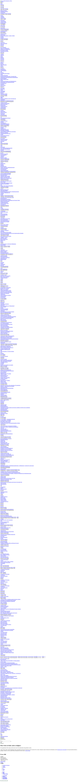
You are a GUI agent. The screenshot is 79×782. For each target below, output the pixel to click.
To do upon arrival (3, 633)
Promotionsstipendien (4, 406)
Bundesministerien (3, 522)
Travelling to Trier (3, 274)
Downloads (2, 731)
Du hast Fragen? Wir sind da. (5, 422)
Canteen (4, 767)
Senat (1, 212)
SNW (1, 207)
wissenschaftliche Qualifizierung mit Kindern (8, 131)
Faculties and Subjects (4, 38)
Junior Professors (3, 583)
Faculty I (1, 40)
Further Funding (3, 555)
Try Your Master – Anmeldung (5, 420)
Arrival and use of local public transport (7, 649)
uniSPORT (2, 231)
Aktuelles (2, 54)
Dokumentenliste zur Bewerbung (6, 337)
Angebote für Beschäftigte (4, 103)
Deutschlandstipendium (4, 252)
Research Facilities (3, 157)
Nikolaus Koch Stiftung (4, 513)
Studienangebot (3, 69)
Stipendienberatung (3, 409)
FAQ (1, 352)
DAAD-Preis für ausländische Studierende (7, 601)
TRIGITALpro (3, 457)
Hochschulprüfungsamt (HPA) (5, 174)
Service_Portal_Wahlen (4, 224)
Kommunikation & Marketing (5, 199)
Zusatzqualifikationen (4, 390)
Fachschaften (2, 147)
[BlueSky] (3, 781)
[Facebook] (1, 781)
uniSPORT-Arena (3, 238)
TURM (1, 208)
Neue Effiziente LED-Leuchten (5, 232)
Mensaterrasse (2, 240)
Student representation (4, 143)
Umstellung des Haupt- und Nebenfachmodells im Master (10, 423)
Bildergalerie (2, 302)
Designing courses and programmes (6, 450)
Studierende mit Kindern (4, 129)
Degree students (3, 597)
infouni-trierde (2, 761)
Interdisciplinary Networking (5, 562)
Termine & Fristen (3, 382)
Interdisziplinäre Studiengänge (5, 287)
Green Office (2, 25)
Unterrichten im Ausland (4, 683)
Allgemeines (2, 114)
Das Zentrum (2, 138)
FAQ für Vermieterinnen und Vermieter (7, 615)
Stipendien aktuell (3, 404)
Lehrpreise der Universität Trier (5, 454)
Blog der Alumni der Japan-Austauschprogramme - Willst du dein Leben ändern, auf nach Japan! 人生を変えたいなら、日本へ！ (23, 656)
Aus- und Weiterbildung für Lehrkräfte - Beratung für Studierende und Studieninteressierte (15, 473)
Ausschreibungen (3, 169)
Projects (1, 715)
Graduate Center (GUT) (4, 544)
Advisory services (3, 500)
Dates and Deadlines (3, 623)
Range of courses (3, 283)
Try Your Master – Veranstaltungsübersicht (7, 419)
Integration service (3, 635)
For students (2, 706)
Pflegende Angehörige (4, 132)
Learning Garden (3, 22)
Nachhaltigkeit (2, 23)
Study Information (3, 64)
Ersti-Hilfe (2, 363)
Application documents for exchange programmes (8, 678)
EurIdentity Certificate (4, 708)
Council (1, 560)
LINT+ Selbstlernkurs (4, 728)
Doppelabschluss (3, 372)
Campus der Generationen (4, 474)
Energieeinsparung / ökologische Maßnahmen (8, 243)
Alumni (1, 65)
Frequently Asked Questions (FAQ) (6, 718)
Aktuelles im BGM (3, 102)
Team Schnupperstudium (4, 326)
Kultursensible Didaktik (4, 725)
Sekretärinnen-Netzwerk (4, 205)
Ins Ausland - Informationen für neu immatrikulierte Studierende (11, 687)
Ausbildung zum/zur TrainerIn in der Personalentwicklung (10, 472)
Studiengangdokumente (4, 447)
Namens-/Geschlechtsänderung (5, 369)
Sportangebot (2, 111)
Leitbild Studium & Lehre (4, 443)
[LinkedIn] (7, 781)
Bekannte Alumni (3, 251)
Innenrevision (2, 34)
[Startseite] (6, 0)
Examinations (2, 90)
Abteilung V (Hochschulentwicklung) (6, 195)
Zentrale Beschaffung (4, 168)
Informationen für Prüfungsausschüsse (6, 388)
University (2, 4)
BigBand (1, 495)
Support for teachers (3, 451)
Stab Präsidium (3, 31)
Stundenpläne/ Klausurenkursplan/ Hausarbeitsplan (9, 77)
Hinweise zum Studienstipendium (6, 516)
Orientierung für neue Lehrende (5, 449)
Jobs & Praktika (3, 498)
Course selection (3, 608)
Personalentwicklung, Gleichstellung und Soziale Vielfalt (10, 200)
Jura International (3, 70)
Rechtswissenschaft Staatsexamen (6, 292)
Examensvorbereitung (4, 75)
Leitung (1, 162)
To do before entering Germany (5, 624)
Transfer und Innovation (4, 203)
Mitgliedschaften (3, 259)
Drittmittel (2, 165)
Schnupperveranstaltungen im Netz (6, 324)
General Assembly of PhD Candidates (6, 561)
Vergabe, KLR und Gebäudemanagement (7, 167)
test (1, 733)
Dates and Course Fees (4, 647)
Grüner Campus (3, 18)
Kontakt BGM (2, 105)
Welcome (2, 714)
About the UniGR (3, 700)
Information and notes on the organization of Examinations (10, 385)
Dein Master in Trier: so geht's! (5, 421)
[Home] (1, 1)
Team (1, 564)
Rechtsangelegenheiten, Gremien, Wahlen (7, 35)
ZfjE (1, 71)
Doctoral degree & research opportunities (7, 629)
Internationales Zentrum (4, 712)
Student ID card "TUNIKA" (5, 380)
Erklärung (2, 271)
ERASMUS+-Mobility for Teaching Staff (7, 691)
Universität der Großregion (5, 257)
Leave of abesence (3, 371)
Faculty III (2, 52)
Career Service (2, 424)
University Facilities (3, 94)
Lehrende (2, 156)
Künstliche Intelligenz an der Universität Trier (8, 98)
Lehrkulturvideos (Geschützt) (5, 729)
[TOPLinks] (2, 217)
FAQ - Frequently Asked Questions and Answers (8, 612)
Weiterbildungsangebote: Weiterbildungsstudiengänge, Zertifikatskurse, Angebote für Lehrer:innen (17, 465)
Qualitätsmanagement (4, 202)
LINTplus (2, 458)
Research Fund (3, 511)
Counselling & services (4, 501)
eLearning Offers (3, 549)
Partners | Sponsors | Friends (5, 245)
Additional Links (3, 709)
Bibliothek (2, 96)
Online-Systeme (3, 476)
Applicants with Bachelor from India (6, 345)
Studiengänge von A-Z (4, 285)
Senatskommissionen (4, 214)
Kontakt (1, 134)
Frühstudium (2, 310)
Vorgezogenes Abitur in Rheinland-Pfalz (7, 335)
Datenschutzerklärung (4, 736)
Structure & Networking (4, 557)
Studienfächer (2, 294)
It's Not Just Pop (3, 659)
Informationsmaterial (3, 695)
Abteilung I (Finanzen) (4, 160)
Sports (4, 769)
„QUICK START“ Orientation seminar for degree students (10, 599)
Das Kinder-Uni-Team (4, 308)
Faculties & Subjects (6, 765)
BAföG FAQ (2, 400)
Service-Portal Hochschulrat (5, 218)
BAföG (1, 80)
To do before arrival (3, 632)
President (2, 36)
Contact (1, 278)
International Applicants (4, 339)
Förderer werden (3, 412)
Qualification (2, 570)
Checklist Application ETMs (5, 348)
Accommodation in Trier (4, 617)
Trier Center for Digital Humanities (6, 148)
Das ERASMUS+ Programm (5, 690)
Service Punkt (27, 750)
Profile (1, 74)
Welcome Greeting (3, 359)
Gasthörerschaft (3, 477)
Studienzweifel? (3, 381)
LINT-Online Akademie (4, 722)
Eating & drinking (3, 488)
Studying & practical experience (5, 430)
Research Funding (3, 507)
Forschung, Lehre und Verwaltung (6, 688)
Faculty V (2, 66)
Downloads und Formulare (5, 73)
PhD (1, 350)
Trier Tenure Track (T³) (4, 556)
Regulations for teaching (4, 444)
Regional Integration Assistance (5, 613)
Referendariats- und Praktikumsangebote (7, 82)
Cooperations (2, 563)
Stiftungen (2, 523)
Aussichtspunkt (3, 21)
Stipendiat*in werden (4, 413)
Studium (1, 57)
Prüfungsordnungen (3, 389)
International (2, 91)
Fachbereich (2, 42)
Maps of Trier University (4, 276)
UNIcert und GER (3, 140)
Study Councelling (3, 621)
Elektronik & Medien (4, 190)
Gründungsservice (3, 535)
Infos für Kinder (3, 306)
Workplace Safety (3, 33)
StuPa (1, 145)
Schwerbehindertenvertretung (5, 118)
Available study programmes (5, 620)
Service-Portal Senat (3, 213)
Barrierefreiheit (3, 244)
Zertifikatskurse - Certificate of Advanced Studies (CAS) (10, 469)
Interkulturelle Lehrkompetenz (5, 724)
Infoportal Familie (3, 126)
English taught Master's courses (5, 290)
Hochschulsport (3, 108)
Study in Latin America (4, 675)
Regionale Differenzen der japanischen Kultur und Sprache (10, 664)
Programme (2, 646)
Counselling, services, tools (5, 461)
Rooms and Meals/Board (4, 648)
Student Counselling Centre (5, 177)
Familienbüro (2, 99)
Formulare (2, 401)
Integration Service (3, 642)
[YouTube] (4, 781)
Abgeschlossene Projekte (4, 234)
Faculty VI (2, 86)
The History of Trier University (5, 13)
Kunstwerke (2, 20)
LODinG (2, 518)
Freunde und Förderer (4, 309)
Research (2, 63)
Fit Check (2, 416)
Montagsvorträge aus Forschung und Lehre (7, 478)
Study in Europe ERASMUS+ (5, 671)
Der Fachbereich (3, 47)
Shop (3, 770)
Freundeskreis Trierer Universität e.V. (6, 253)
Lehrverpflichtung (3, 446)
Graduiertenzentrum (3, 106)
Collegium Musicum (3, 496)
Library (4, 766)
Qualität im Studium (3, 378)
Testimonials (2, 249)
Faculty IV (2, 61)
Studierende (2, 155)
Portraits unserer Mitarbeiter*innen (6, 182)
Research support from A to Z (5, 527)
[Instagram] (6, 781)
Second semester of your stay (5, 610)
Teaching (2, 434)
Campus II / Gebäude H (4, 230)
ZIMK (1, 97)
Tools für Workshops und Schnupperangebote (8, 316)
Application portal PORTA (5, 332)
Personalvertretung (3, 115)
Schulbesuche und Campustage (5, 315)
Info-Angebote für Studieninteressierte (6, 317)
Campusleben (2, 264)
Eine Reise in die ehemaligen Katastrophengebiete (8, 663)
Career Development (3, 576)
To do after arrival (3, 625)
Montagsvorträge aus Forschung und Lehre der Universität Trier (11, 482)
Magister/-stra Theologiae (4, 293)
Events (1, 589)
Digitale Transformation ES (5, 459)
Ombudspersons (3, 530)
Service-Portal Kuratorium (4, 220)
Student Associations (3, 491)
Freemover (2, 618)
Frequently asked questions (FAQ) (6, 651)
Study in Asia (2, 674)
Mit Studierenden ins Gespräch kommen (7, 311)
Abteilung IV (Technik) (4, 186)
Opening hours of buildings (5, 377)
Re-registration (2, 379)
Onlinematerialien (3, 484)
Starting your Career (3, 431)
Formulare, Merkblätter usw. (5, 192)
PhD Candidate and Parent (4, 554)
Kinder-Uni (2, 300)
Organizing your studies (4, 367)
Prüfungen (2, 44)
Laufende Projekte (3, 228)
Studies (1, 279)
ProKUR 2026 (2, 85)
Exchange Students (3, 603)
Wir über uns (2, 113)
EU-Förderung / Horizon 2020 (5, 693)
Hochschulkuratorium (4, 219)
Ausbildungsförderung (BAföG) (5, 397)
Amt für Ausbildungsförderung (5, 173)
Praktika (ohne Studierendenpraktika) (6, 185)
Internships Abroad (3, 680)
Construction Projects (4, 225)
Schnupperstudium (3, 320)
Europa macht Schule (4, 670)
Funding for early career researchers (6, 519)
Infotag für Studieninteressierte (5, 312)
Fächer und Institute (3, 43)
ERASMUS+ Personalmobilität (5, 692)
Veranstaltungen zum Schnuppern (6, 322)
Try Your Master (3, 417)
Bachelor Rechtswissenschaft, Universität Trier (8, 76)
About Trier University (4, 8)
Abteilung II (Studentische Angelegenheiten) (8, 171)
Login (1, 268)
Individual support (3, 634)
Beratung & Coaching (4, 153)
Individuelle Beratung (4, 439)
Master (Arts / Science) (4, 289)
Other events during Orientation (5, 361)
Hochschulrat (2, 215)
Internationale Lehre (3, 442)
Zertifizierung (2, 440)
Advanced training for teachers (5, 436)
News (1, 260)
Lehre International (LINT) (5, 720)
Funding (1, 551)
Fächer (1, 56)
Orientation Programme (4, 606)
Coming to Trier (3, 594)
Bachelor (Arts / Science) (4, 288)
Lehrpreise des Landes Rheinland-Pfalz (7, 455)
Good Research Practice (4, 528)
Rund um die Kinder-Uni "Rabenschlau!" (7, 305)
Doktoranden (2, 684)
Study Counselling (3, 602)
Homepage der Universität (61, 749)
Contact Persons (3, 526)
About (1, 717)
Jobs (1, 184)
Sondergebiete (2, 163)
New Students (2, 354)
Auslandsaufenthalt (3, 393)
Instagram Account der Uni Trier (5, 318)
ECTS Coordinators (3, 607)
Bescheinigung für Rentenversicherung (7, 370)
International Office (3, 175)
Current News (2, 710)
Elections (2, 222)
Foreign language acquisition (5, 392)
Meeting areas (2, 497)
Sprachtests (2, 141)
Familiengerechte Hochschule (5, 133)
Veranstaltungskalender (4, 266)
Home (1, 3)
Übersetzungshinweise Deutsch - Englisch (7, 694)
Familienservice (3, 128)
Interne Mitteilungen (3, 269)
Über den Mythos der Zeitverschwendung (7, 662)
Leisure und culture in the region (5, 650)
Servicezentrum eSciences (4, 135)
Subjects (1, 62)
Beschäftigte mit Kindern (4, 130)
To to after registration (4, 356)
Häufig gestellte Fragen (4, 79)
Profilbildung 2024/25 (4, 11)
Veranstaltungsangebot (4, 429)
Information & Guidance (4, 546)
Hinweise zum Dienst (4, 330)
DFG (1, 520)
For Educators (2, 707)
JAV (1, 117)
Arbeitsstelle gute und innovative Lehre (7, 197)
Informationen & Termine (4, 221)
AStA (1, 146)
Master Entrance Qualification (5, 346)
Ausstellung (2, 17)
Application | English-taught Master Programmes (8, 343)
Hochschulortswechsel (4, 375)
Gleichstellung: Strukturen (4, 123)
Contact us (2, 636)
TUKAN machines (3, 376)
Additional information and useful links (7, 531)
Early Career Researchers (4, 565)
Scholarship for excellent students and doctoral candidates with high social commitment (15, 407)
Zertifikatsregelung (3, 730)
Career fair (2, 427)
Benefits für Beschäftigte (4, 183)
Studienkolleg (2, 342)
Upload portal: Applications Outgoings (7, 677)
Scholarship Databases (4, 408)
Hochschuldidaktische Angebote (5, 438)
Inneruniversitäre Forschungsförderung (7, 509)
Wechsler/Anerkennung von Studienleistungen (8, 81)
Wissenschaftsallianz (3, 256)
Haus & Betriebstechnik (4, 189)
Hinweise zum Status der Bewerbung (6, 331)
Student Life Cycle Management (5, 178)
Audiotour (2, 16)
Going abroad (2, 654)
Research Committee (3, 542)
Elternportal (2, 304)
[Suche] (0, 740)
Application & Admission (4, 328)
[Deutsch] (2, 737)
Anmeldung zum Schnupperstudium (6, 327)
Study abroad (2, 667)
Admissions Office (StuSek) (5, 176)
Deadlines (2, 353)
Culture (1, 493)
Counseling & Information (4, 569)
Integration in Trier (3, 696)
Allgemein (2, 55)
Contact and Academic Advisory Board (7, 652)
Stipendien (2, 402)
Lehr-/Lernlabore (3, 468)
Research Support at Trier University (6, 524)
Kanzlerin (2, 37)
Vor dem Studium (3, 154)
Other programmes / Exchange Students (7, 351)
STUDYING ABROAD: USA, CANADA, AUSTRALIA (10, 673)
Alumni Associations (3, 250)
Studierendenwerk (3, 258)
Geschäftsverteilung (3, 30)
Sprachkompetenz (3, 727)
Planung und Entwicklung (4, 201)
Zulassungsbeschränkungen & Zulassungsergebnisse (9, 338)
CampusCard (2, 464)
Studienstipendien (3, 405)
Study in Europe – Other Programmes (6, 672)
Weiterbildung (2, 462)
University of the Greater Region (6, 698)
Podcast (1, 15)
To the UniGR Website (4, 711)
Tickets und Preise (3, 112)
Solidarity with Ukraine (4, 596)
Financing (2, 571)
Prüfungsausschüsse (3, 387)
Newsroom (2, 536)
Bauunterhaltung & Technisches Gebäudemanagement (9, 191)
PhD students (2, 627)
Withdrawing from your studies (5, 373)
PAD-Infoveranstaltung (4, 682)
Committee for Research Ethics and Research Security (9, 543)
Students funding (3, 499)
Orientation (2, 357)
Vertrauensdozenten (3, 541)
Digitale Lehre (2, 441)
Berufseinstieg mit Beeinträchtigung (6, 433)
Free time (2, 489)
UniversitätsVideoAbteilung (5, 149)
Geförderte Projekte (3, 255)
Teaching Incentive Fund (4, 453)
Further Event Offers (3, 550)
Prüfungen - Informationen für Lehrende (7, 386)
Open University (3, 483)
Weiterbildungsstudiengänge (5, 466)
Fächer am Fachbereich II (4, 48)
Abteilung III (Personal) (4, 179)
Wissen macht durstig (4, 325)
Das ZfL (1, 152)
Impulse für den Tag (3, 104)
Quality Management (4, 460)
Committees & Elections (4, 209)
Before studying (3, 319)
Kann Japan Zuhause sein (4, 658)
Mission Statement (3, 10)
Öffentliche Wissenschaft (4, 480)
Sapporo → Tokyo (3, 666)
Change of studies (3, 374)
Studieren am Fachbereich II (5, 49)
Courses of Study (3, 605)
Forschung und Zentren (4, 51)
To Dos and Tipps (3, 669)
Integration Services (3, 622)
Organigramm (2, 12)
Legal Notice (2, 719)
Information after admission (5, 611)
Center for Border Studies (4, 701)
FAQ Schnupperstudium (4, 323)
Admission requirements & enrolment (6, 630)
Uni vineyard (2, 26)
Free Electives (2, 297)
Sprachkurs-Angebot (3, 139)
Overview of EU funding (4, 521)
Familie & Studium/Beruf (4, 124)
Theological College (3, 93)
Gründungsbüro (3, 107)
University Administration (4, 158)
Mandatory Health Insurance (5, 349)
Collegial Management (4, 559)
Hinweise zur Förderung (4, 515)
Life (1, 485)
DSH (1, 142)
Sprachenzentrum (3, 136)
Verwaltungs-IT (3, 204)
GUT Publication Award (4, 553)
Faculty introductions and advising (6, 360)
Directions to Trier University (5, 275)
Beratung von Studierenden (5, 726)
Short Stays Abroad (3, 679)
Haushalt (1, 164)
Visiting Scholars (3, 637)
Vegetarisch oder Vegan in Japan (5, 665)
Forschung (2, 84)
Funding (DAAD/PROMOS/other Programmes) (8, 676)
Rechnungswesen (3, 166)
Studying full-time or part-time (5, 295)
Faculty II (2, 45)
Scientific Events (3, 512)
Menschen (2, 265)
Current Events (3, 703)
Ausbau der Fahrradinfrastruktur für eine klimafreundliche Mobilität (11, 233)
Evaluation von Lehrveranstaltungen (6, 448)
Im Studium (2, 68)
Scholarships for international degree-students (8, 600)
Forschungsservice (3, 198)
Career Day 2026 (3, 428)
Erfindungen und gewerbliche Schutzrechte (7, 534)
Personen (2, 72)
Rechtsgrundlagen (3, 78)
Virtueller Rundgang (3, 277)
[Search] (10, 741)
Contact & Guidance (3, 539)
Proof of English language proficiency (6, 347)
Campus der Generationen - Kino (6, 479)
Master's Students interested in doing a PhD (7, 567)
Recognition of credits (4, 50)
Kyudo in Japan (3, 661)
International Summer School (5, 644)
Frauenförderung (3, 122)
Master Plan (2, 414)
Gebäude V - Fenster (4, 237)
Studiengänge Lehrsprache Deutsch (6, 336)
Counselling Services (4, 362)
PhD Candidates (3, 572)
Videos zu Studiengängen (4, 314)
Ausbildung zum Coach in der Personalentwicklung (9, 471)
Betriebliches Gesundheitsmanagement (7, 100)
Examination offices (3, 383)
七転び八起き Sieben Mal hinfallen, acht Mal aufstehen (10, 660)
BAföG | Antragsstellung (4, 399)
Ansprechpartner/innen (4, 170)
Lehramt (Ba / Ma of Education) (5, 291)
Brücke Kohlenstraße (4, 239)
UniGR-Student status (4, 705)
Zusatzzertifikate (3, 296)
